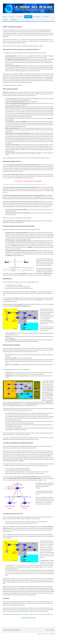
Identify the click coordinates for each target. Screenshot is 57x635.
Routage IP (28, 16)
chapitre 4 (24, 42)
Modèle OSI (11, 16)
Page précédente (25, 617)
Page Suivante (33, 617)
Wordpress (53, 633)
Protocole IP (20, 16)
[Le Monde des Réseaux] (28, 12)
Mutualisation (37, 16)
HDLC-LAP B (5, 19)
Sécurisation (46, 16)
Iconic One (40, 633)
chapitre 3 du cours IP (36, 530)
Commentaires (13, 19)
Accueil (4, 16)
